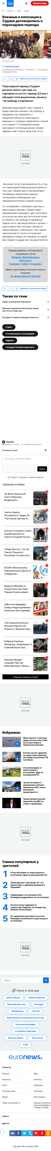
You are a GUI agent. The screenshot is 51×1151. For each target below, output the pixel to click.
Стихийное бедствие (25, 1031)
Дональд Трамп (15, 1038)
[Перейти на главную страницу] (10, 3)
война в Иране (13, 997)
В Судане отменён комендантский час (20, 317)
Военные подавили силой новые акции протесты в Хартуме (20, 309)
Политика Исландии (25, 1024)
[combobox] (25, 980)
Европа (5, 1073)
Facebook (14, 263)
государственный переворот (20, 347)
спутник (36, 1011)
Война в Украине (36, 997)
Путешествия (8, 1091)
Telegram (16, 257)
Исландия (39, 1004)
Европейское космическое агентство (25, 1017)
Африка (10, 340)
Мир (19, 11)
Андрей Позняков (12, 66)
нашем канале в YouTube (27, 276)
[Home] (3, 11)
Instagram (36, 263)
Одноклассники (30, 257)
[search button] (46, 980)
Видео (5, 1097)
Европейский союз (16, 1004)
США (25, 1044)
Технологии (37, 1038)
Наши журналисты (11, 1102)
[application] (25, 44)
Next (4, 1085)
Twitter (24, 263)
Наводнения (17, 1011)
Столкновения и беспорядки (20, 333)
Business (6, 1079)
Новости (10, 11)
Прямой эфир (39, 3)
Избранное (11, 732)
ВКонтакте (25, 260)
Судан (26, 11)
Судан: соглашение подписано (16, 301)
